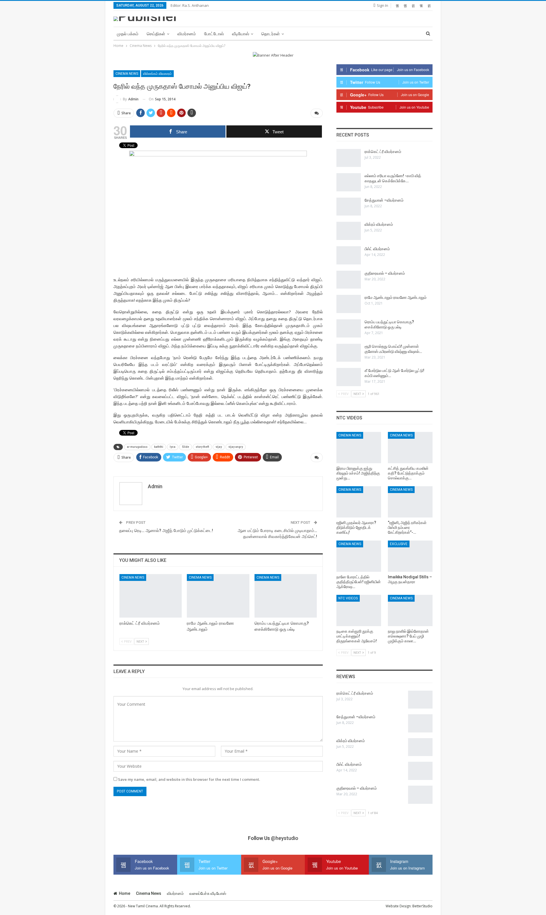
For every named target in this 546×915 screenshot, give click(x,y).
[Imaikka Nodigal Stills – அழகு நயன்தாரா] (410, 556)
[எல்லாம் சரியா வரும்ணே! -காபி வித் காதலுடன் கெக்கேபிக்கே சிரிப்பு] (348, 182)
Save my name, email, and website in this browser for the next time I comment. (189, 779)
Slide (185, 446)
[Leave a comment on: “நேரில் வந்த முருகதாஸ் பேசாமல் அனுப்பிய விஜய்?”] (317, 113)
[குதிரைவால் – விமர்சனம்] (348, 280)
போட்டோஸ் (214, 33)
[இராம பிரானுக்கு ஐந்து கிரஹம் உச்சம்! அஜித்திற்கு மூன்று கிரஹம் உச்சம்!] (358, 447)
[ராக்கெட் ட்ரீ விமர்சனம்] (150, 596)
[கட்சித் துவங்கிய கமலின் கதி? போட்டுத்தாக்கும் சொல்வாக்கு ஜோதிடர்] (410, 447)
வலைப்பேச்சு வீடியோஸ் (207, 893)
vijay (219, 446)
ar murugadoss (137, 446)
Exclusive (399, 544)
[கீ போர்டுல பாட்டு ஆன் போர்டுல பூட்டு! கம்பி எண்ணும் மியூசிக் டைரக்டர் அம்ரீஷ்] (348, 377)
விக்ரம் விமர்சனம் (379, 224)
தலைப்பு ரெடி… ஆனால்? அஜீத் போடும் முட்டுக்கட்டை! (166, 530)
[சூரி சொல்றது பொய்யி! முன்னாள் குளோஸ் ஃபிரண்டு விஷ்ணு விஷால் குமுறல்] (348, 353)
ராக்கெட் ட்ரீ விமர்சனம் (383, 151)
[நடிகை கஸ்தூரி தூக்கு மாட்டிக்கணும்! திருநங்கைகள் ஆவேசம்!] (358, 610)
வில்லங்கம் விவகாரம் (157, 74)
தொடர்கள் (270, 33)
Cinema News (126, 74)
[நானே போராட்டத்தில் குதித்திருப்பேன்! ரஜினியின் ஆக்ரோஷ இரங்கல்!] (358, 556)
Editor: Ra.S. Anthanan (190, 5)
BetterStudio (422, 906)
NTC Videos (348, 598)
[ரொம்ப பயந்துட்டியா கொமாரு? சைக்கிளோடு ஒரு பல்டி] (286, 596)
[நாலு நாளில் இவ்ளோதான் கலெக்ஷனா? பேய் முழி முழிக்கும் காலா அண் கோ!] (410, 610)
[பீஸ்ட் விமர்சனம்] (348, 255)
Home (124, 893)
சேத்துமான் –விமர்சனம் (384, 200)
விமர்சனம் (186, 33)
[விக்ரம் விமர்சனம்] (348, 231)
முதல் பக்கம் (127, 33)
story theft (202, 446)
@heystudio (284, 838)
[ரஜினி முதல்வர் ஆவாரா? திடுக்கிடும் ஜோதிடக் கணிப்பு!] (358, 501)
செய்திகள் (156, 33)
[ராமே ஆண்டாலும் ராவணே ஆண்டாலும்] (218, 596)
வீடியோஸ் (240, 33)
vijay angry (235, 446)
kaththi (158, 446)
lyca (172, 446)
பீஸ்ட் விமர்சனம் (377, 249)
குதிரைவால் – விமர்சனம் (385, 273)
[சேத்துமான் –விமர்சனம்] (348, 207)
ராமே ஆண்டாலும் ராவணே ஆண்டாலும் (396, 297)
